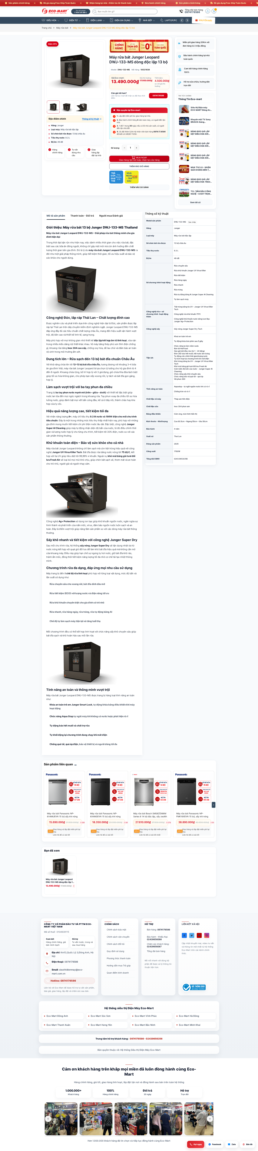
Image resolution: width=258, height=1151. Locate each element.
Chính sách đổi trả (115, 944)
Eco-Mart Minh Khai (189, 1024)
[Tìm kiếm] (95, 11)
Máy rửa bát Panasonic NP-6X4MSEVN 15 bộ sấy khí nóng (105, 815)
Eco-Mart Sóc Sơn (100, 1016)
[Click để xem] (75, 70)
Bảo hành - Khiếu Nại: (157, 938)
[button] (92, 119)
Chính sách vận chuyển (118, 936)
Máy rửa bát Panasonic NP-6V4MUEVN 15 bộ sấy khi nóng (62, 815)
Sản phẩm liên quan (58, 764)
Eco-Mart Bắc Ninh (145, 1024)
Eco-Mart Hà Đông (189, 1016)
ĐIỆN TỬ (73, 20)
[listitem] (61, 1118)
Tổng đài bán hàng (156, 951)
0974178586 (192, 12)
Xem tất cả (195, 202)
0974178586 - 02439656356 (146, 1038)
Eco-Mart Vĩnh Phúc (146, 1016)
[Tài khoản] (207, 11)
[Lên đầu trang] (252, 1124)
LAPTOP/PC (171, 20)
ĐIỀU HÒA (51, 20)
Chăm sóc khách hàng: (158, 945)
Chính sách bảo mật (116, 929)
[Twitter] (191, 935)
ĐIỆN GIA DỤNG (122, 20)
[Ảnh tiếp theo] (210, 1119)
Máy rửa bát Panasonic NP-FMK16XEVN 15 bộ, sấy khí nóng (192, 815)
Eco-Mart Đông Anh (57, 1016)
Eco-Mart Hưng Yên (101, 1024)
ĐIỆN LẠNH (96, 20)
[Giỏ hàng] (214, 11)
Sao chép (192, 222)
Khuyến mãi (205, 20)
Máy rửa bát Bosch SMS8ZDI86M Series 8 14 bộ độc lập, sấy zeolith (150, 815)
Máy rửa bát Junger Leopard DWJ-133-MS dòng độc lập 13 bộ (60, 881)
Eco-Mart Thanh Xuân (58, 1024)
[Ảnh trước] (48, 1119)
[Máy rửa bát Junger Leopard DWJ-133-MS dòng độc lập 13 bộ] (60, 867)
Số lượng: (115, 148)
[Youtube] (199, 935)
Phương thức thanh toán (118, 958)
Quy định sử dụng (115, 951)
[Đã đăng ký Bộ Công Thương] (194, 987)
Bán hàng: (158, 929)
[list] (129, 1119)
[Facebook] (184, 935)
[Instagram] (206, 935)
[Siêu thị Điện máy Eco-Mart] (55, 11)
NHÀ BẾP (147, 20)
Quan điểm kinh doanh (118, 972)
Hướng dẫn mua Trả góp (119, 965)
